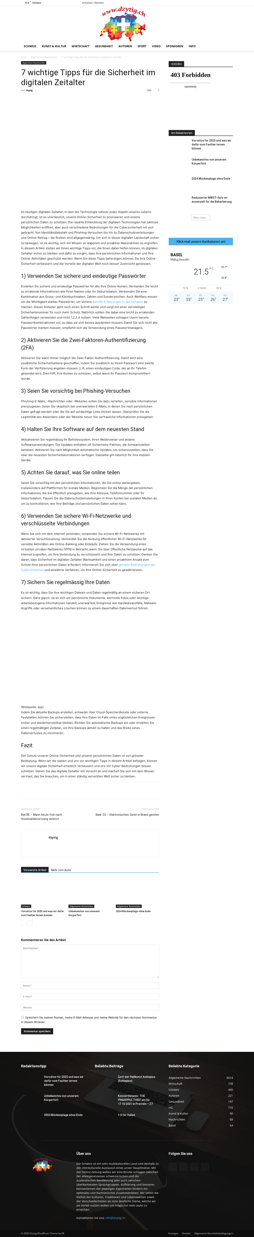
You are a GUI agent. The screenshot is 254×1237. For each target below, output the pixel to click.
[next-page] (29, 923)
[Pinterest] (67, 99)
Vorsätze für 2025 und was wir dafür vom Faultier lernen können (211, 144)
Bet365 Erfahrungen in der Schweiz (118, 302)
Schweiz (30, 46)
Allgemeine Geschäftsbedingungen (213, 1233)
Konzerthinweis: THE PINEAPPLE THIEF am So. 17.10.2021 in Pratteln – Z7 (135, 1099)
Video (156, 46)
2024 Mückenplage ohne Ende (133, 911)
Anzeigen (173, 1233)
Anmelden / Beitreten (93, 2)
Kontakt (186, 1233)
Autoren (125, 46)
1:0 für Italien (126, 1115)
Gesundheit (104, 46)
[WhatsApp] (76, 99)
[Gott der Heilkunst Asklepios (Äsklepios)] (105, 1082)
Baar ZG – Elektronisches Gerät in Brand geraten (127, 814)
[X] (230, 3)
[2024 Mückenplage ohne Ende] (137, 893)
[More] (104, 99)
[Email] (95, 99)
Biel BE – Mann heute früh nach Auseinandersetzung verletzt (41, 817)
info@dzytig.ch (115, 1218)
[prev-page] (23, 923)
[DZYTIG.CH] (127, 23)
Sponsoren (174, 46)
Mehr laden (199, 217)
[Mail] (223, 3)
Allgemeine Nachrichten (44, 57)
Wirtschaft (80, 46)
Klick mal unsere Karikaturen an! (201, 241)
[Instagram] (217, 3)
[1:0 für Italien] (105, 1120)
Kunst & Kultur (54, 46)
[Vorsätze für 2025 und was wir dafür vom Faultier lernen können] (42, 893)
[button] (228, 46)
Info (192, 46)
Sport (142, 46)
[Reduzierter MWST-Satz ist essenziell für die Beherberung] (179, 203)
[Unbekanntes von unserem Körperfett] (90, 893)
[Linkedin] (85, 99)
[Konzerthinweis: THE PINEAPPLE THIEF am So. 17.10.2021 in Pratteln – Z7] (105, 1101)
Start (23, 57)
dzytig (29, 90)
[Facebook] (210, 3)
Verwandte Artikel (34, 870)
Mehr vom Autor (61, 870)
